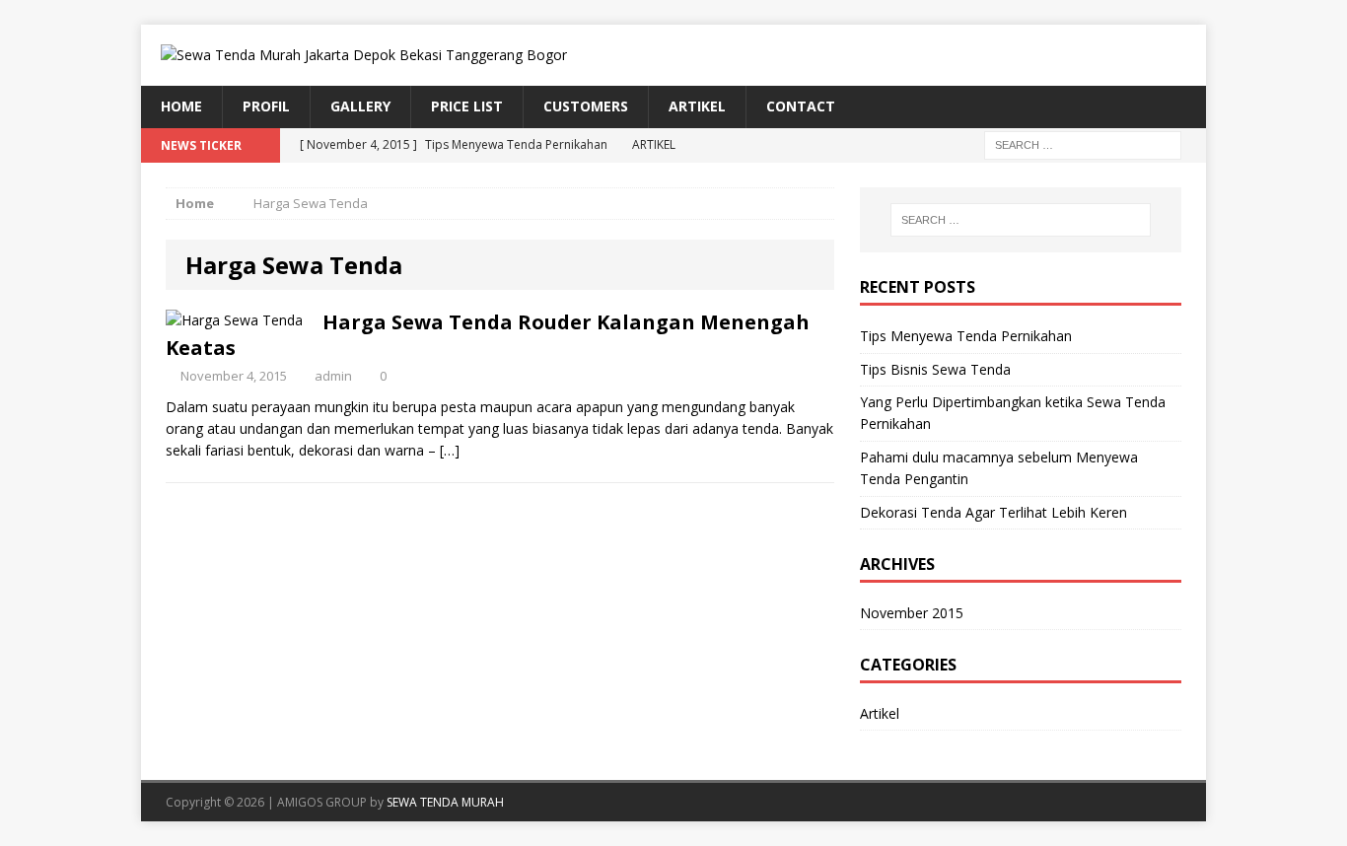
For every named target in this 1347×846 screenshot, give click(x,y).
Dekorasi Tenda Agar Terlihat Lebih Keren (993, 512)
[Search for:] (1082, 143)
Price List (467, 106)
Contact (800, 106)
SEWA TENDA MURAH (445, 802)
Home (181, 106)
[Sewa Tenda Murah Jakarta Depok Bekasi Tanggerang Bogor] (673, 55)
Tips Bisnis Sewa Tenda (935, 369)
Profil (266, 106)
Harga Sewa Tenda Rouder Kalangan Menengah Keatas (488, 335)
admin (333, 376)
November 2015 (911, 612)
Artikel (697, 106)
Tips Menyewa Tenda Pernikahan (966, 335)
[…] (450, 450)
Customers (585, 106)
